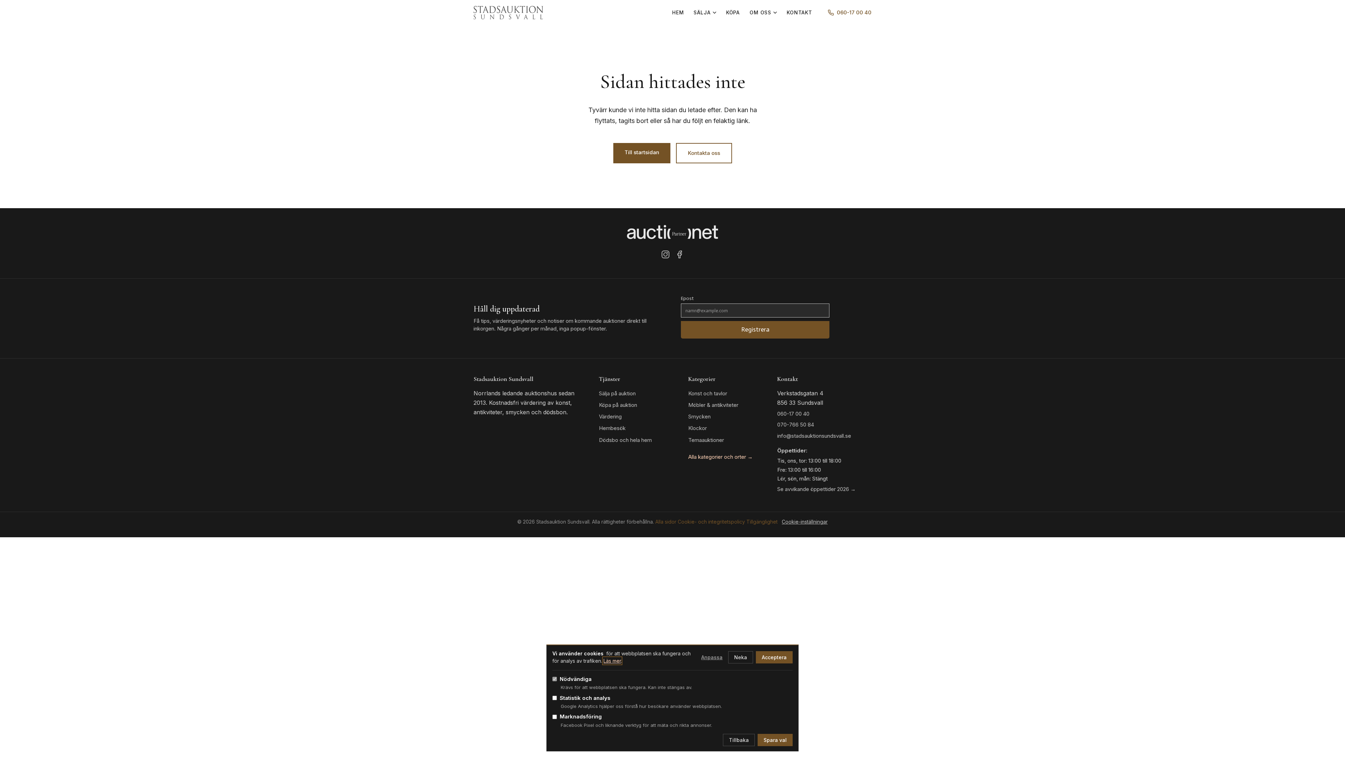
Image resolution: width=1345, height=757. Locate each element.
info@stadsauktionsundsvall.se (814, 435)
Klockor (697, 428)
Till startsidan (642, 152)
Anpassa (712, 657)
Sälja (702, 12)
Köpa (733, 12)
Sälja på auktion (617, 393)
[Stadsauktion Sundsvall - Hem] (508, 12)
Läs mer (612, 661)
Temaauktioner (706, 440)
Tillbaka (739, 740)
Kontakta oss (704, 153)
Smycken (699, 416)
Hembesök (612, 428)
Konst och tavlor (707, 393)
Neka (740, 657)
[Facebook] (679, 255)
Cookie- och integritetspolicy (711, 522)
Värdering (610, 416)
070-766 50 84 (795, 424)
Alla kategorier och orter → (720, 456)
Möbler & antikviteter (713, 405)
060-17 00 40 (854, 12)
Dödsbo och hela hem (625, 440)
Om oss (760, 12)
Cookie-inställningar (805, 522)
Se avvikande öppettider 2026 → (816, 489)
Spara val (775, 740)
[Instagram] (665, 255)
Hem (678, 12)
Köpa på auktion (618, 405)
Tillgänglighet (762, 522)
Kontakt (799, 12)
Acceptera (774, 657)
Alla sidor (665, 522)
